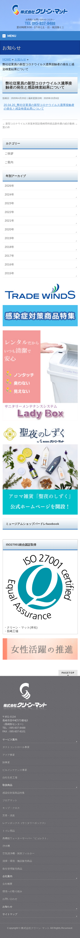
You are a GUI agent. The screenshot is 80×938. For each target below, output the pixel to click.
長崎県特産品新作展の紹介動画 (59, 123)
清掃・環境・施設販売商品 (17, 860)
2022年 (9, 212)
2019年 (9, 238)
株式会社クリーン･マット (35, 928)
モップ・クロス (11, 807)
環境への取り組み (12, 891)
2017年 (9, 255)
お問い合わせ (9, 898)
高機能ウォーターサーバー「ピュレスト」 (25, 838)
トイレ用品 (8, 830)
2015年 (9, 273)
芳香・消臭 (8, 815)
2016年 (9, 264)
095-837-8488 (43, 23)
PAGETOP (68, 672)
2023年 (9, 203)
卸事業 (6, 762)
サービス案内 (9, 739)
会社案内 (7, 876)
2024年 (9, 194)
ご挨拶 (9, 153)
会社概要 (7, 883)
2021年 (9, 220)
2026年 (9, 185)
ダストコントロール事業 (16, 747)
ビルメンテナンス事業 (14, 769)
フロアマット (9, 800)
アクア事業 (8, 754)
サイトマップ (9, 914)
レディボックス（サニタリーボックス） (24, 822)
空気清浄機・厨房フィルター (18, 853)
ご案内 (9, 162)
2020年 (9, 229)
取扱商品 (7, 785)
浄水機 (6, 845)
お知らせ (7, 906)
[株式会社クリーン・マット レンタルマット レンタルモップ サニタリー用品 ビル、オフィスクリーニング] (40, 11)
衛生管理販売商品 (12, 868)
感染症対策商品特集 (13, 792)
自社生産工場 (9, 777)
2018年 (9, 247)
